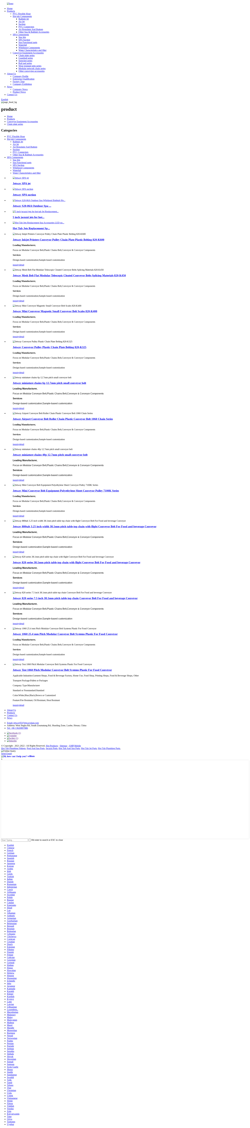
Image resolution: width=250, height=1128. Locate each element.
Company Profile (20, 76)
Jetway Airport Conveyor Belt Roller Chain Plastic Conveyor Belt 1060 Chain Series (63, 418)
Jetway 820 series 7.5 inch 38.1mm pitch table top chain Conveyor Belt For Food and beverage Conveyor (75, 598)
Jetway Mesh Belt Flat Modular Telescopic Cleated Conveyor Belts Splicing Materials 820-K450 (69, 275)
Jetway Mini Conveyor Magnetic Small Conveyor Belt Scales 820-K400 (55, 311)
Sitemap (63, 746)
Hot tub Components (22, 16)
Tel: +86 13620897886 (17, 728)
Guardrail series (26, 58)
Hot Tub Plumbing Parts (109, 748)
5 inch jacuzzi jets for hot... (28, 217)
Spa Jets (22, 37)
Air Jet (22, 21)
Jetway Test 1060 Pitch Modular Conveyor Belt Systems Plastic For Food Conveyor (62, 669)
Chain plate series (27, 55)
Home (10, 8)
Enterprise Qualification (23, 79)
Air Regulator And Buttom (31, 29)
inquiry (16, 265)
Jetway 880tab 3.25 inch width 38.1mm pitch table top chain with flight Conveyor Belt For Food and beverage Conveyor (84, 526)
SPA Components (21, 34)
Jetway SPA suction (24, 194)
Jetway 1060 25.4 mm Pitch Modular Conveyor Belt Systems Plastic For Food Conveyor (65, 634)
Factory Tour (19, 81)
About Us (11, 73)
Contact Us (12, 94)
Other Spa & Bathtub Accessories (34, 32)
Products (11, 11)
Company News (20, 89)
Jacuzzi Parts (51, 748)
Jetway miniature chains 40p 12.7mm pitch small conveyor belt (50, 454)
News (9, 87)
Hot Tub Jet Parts (89, 748)
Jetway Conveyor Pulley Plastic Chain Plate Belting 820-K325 (49, 347)
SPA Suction (24, 40)
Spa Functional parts (28, 42)
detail (21, 265)
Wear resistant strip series (30, 66)
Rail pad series (25, 63)
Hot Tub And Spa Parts (69, 748)
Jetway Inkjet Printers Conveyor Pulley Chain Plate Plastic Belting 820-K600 (58, 239)
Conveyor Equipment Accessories (28, 53)
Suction (22, 24)
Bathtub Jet (24, 19)
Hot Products (52, 746)
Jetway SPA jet (22, 183)
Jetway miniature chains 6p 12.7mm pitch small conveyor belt (49, 383)
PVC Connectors (26, 27)
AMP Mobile (75, 746)
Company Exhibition (22, 84)
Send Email (6, 753)
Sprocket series (25, 60)
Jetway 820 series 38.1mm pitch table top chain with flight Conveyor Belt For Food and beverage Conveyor (76, 562)
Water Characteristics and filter (32, 50)
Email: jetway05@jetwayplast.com (23, 723)
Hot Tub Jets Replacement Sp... (31, 228)
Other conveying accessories (32, 71)
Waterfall (23, 45)
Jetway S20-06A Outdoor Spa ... (32, 205)
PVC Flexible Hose (22, 13)
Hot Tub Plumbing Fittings (13, 748)
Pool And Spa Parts (36, 748)
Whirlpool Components (29, 47)
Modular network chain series (32, 68)
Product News (19, 92)
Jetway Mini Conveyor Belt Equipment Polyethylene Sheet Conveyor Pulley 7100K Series (66, 490)
